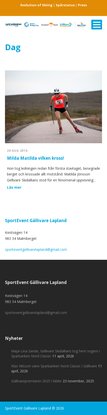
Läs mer (14, 187)
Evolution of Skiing (36, 5)
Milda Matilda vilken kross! (35, 158)
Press (82, 5)
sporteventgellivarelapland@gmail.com (36, 249)
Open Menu (96, 24)
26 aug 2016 (17, 150)
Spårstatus (65, 5)
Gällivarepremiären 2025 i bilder (36, 381)
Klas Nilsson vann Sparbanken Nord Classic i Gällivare (54, 366)
